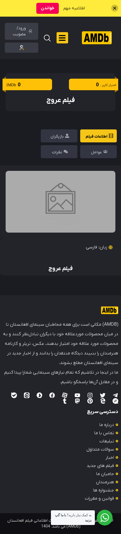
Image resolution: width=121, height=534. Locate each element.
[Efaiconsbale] (14, 395)
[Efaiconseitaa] (27, 395)
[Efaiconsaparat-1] (65, 395)
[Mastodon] (77, 401)
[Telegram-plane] (115, 395)
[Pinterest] (90, 401)
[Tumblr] (65, 401)
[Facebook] (52, 395)
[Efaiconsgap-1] (115, 401)
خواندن (47, 8)
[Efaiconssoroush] (39, 395)
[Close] (114, 8)
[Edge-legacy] (103, 401)
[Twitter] (103, 395)
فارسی (91, 247)
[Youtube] (77, 395)
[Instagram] (90, 395)
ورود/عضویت (19, 31)
